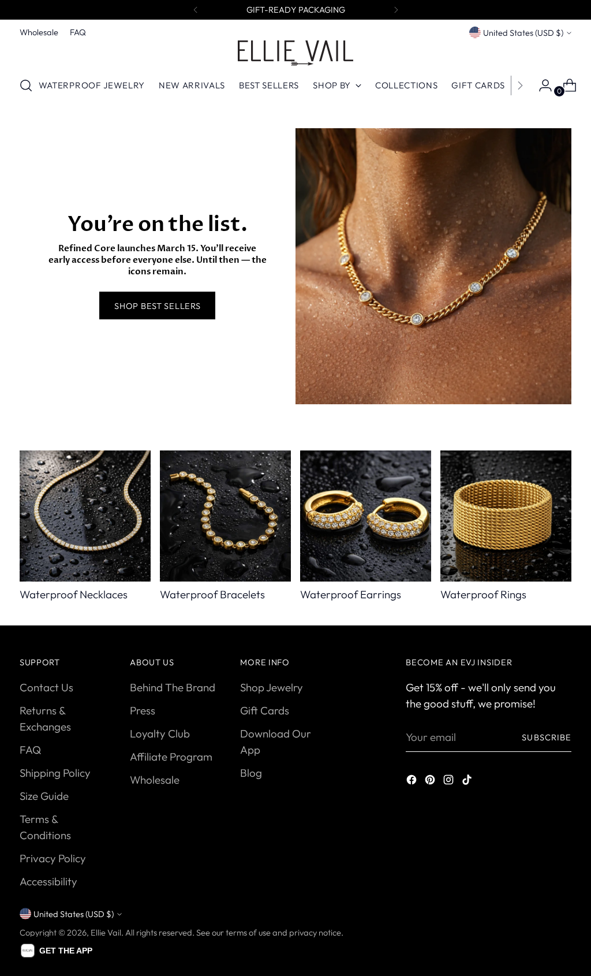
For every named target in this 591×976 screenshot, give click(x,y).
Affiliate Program (171, 756)
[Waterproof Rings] (505, 516)
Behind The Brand (172, 687)
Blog (251, 773)
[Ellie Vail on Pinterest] (431, 781)
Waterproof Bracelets (212, 594)
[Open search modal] (26, 85)
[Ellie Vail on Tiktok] (468, 781)
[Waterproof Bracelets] (225, 516)
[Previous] (195, 10)
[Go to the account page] (540, 85)
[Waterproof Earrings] (365, 516)
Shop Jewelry (271, 687)
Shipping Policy (55, 773)
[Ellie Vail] (295, 53)
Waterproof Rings (483, 594)
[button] (57, 950)
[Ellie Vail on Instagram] (450, 781)
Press (142, 710)
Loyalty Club (160, 733)
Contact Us (46, 687)
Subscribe (546, 737)
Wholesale (154, 780)
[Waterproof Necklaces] (85, 516)
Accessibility (48, 881)
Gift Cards (264, 710)
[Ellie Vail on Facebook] (413, 781)
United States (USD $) (523, 32)
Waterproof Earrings (350, 594)
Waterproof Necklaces (74, 594)
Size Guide (44, 796)
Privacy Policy (53, 858)
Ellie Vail (106, 932)
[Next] (396, 10)
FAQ (30, 750)
